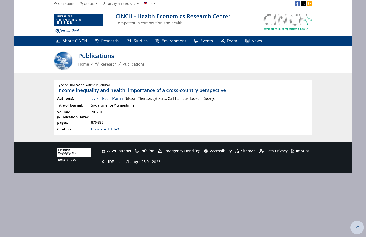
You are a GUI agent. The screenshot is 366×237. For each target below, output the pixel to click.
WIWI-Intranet (119, 150)
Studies (141, 40)
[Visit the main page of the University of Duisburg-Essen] (78, 23)
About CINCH (74, 40)
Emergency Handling (182, 150)
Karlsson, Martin (110, 98)
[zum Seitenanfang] (357, 227)
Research (110, 40)
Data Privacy (277, 150)
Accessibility (221, 150)
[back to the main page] (287, 23)
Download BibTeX (105, 129)
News (256, 40)
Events (206, 40)
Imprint (302, 150)
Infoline (147, 150)
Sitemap (248, 150)
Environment (174, 40)
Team (232, 40)
